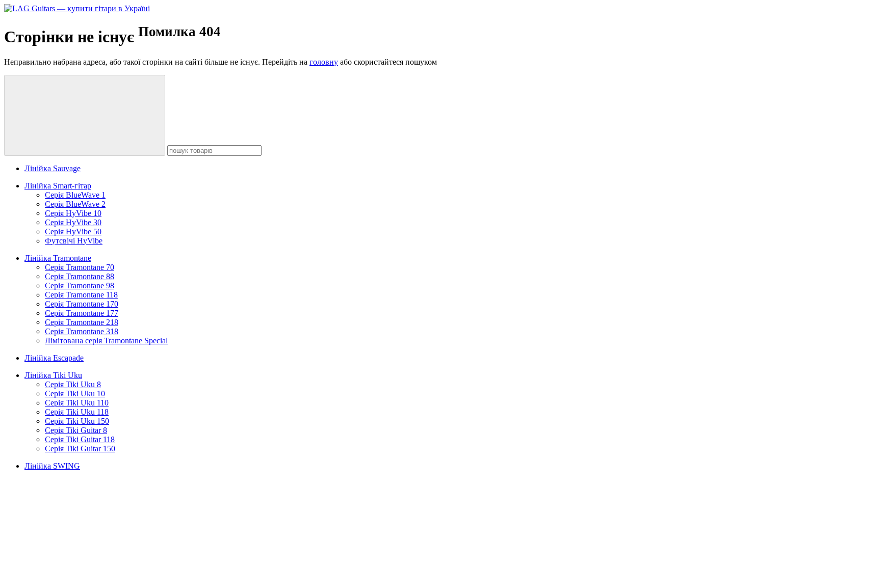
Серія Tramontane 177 (81, 313)
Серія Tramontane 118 (81, 294)
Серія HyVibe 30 (73, 222)
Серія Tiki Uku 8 (73, 384)
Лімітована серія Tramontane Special (106, 340)
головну (323, 62)
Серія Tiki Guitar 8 (76, 430)
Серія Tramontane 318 (81, 331)
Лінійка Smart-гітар (57, 185)
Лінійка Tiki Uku (53, 375)
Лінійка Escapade (54, 358)
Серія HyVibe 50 (73, 231)
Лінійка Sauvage (52, 168)
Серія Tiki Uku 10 (75, 393)
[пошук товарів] (84, 115)
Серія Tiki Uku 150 (77, 421)
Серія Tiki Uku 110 (77, 402)
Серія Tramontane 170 (81, 304)
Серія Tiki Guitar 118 (80, 439)
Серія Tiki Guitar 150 (80, 448)
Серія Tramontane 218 (81, 322)
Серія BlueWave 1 (75, 195)
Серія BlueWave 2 (75, 204)
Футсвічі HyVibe (73, 240)
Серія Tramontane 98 (79, 285)
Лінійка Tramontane (57, 258)
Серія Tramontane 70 (79, 267)
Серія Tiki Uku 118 (77, 412)
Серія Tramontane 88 (79, 276)
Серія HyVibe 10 (73, 213)
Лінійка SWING (52, 466)
